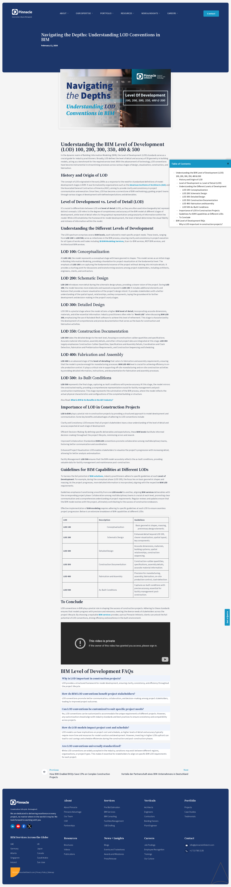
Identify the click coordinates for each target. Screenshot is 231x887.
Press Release (110, 858)
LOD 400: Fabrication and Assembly (198, 203)
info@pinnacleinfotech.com (202, 845)
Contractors (149, 816)
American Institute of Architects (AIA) (148, 185)
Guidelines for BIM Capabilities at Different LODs (201, 213)
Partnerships (69, 825)
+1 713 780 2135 (197, 850)
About (63, 13)
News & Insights (149, 13)
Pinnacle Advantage (72, 811)
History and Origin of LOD (191, 179)
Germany (14, 848)
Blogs (106, 845)
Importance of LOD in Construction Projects (199, 210)
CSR (66, 821)
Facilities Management (114, 821)
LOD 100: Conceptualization (195, 189)
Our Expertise (83, 13)
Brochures (68, 845)
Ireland (13, 862)
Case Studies (190, 811)
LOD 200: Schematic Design (194, 193)
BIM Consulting (110, 816)
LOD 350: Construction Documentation (200, 200)
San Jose (41, 862)
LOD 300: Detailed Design (193, 196)
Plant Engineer (150, 825)
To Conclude (184, 217)
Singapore (15, 857)
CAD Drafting (109, 825)
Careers (171, 13)
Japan (40, 848)
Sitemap (51, 872)
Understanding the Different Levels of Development (202, 186)
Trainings (148, 854)
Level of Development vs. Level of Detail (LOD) (200, 183)
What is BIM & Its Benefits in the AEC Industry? (92, 400)
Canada (40, 853)
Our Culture (149, 858)
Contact (211, 13)
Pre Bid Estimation (112, 807)
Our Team (68, 816)
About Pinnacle (70, 807)
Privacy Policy (41, 872)
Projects (188, 807)
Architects (148, 807)
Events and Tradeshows (114, 849)
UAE (12, 844)
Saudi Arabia (42, 857)
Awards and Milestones (114, 854)
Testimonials (189, 816)
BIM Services (109, 811)
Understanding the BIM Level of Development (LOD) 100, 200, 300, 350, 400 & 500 (200, 174)
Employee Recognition (154, 849)
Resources (126, 13)
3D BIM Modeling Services (111, 241)
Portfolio (106, 13)
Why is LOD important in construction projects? (201, 224)
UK (38, 844)
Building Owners (151, 821)
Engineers (148, 811)
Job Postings (149, 845)
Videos (67, 849)
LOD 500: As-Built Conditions (195, 207)
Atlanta (13, 853)
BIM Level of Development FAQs (190, 220)
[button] (228, 163)
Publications (69, 854)
